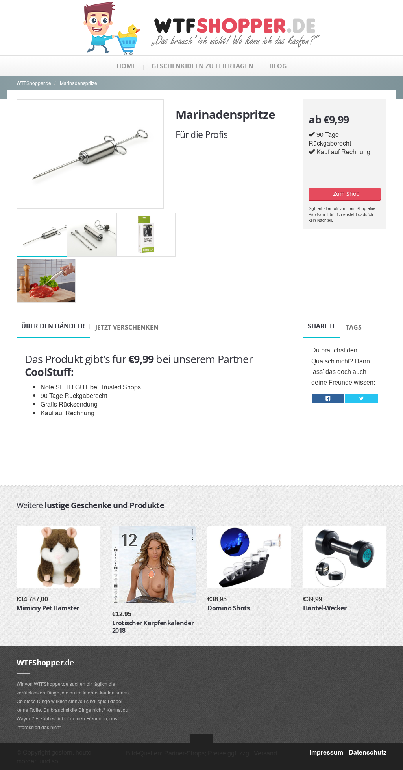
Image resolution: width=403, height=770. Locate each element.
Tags (354, 327)
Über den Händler (53, 326)
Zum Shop (345, 193)
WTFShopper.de (34, 82)
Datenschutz (367, 752)
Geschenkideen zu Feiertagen (202, 66)
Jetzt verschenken (127, 327)
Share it (321, 326)
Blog (278, 66)
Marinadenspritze (78, 82)
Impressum (326, 752)
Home (126, 66)
